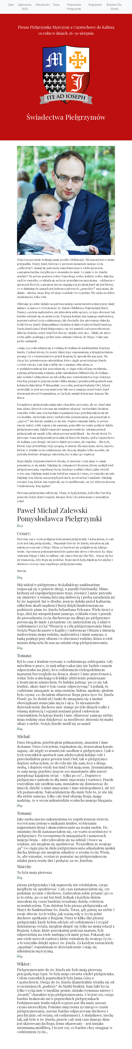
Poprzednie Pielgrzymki (74, 6)
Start (11, 4)
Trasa (56, 4)
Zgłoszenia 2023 (24, 6)
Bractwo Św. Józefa (114, 6)
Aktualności (43, 4)
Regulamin (95, 4)
